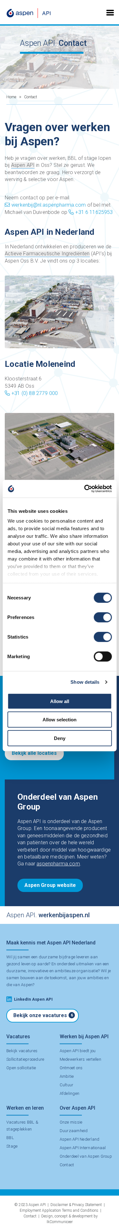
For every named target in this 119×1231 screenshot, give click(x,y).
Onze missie (71, 1122)
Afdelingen (70, 1093)
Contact (67, 1164)
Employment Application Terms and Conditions (59, 1210)
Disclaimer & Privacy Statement (76, 1205)
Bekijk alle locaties (34, 753)
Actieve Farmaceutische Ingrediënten (47, 254)
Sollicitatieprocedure (25, 1059)
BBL (10, 1137)
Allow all (59, 701)
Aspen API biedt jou (78, 1050)
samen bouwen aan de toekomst (36, 977)
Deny (59, 738)
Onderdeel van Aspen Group (86, 1156)
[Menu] (110, 12)
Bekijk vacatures (21, 1050)
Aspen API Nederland (80, 1139)
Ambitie (67, 1076)
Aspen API (23, 165)
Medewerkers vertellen (80, 1059)
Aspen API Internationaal (83, 1147)
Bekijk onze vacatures (43, 1015)
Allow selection (59, 719)
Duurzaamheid (74, 1130)
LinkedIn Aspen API (33, 999)
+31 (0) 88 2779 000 (34, 393)
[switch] (103, 617)
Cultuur (67, 1084)
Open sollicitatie (21, 1067)
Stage (11, 1146)
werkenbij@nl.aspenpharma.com (48, 205)
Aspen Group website (50, 885)
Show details (84, 682)
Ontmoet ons (71, 1067)
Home (11, 97)
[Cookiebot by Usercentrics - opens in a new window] (85, 489)
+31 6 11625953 (94, 212)
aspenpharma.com (58, 864)
